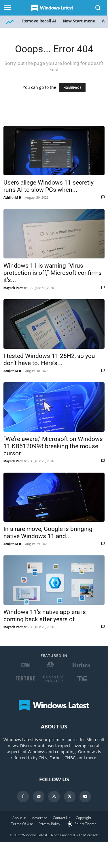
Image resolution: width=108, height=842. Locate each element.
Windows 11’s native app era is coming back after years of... (44, 616)
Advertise (39, 817)
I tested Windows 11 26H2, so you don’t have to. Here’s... (49, 359)
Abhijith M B (12, 198)
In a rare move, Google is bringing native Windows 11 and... (47, 532)
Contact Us (61, 817)
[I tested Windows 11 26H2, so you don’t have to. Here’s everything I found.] (54, 324)
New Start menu (79, 21)
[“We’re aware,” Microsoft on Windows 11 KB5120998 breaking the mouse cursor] (54, 407)
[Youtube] (85, 796)
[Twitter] (69, 796)
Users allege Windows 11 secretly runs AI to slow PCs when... (48, 186)
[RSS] (54, 796)
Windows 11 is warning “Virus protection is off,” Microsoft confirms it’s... (52, 272)
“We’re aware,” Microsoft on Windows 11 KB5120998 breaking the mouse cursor (53, 446)
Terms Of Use (22, 823)
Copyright (83, 817)
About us (19, 817)
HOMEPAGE (72, 87)
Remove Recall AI (39, 21)
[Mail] (38, 796)
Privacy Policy (49, 823)
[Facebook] (23, 796)
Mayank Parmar (14, 288)
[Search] (98, 8)
